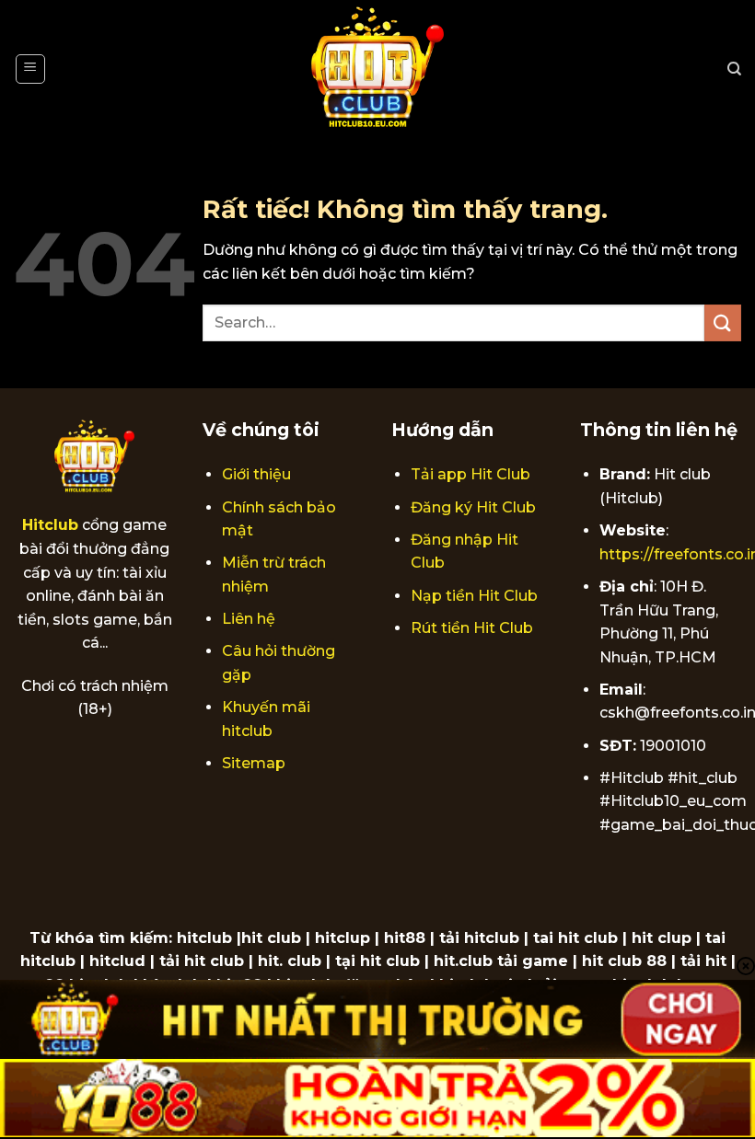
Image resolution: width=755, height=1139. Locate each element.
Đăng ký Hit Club (473, 507)
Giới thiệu (256, 474)
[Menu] (31, 69)
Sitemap (253, 763)
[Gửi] (722, 322)
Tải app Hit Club (470, 474)
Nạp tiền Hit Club (474, 595)
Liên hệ (248, 618)
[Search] (734, 69)
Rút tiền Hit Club (472, 628)
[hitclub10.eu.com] (378, 69)
